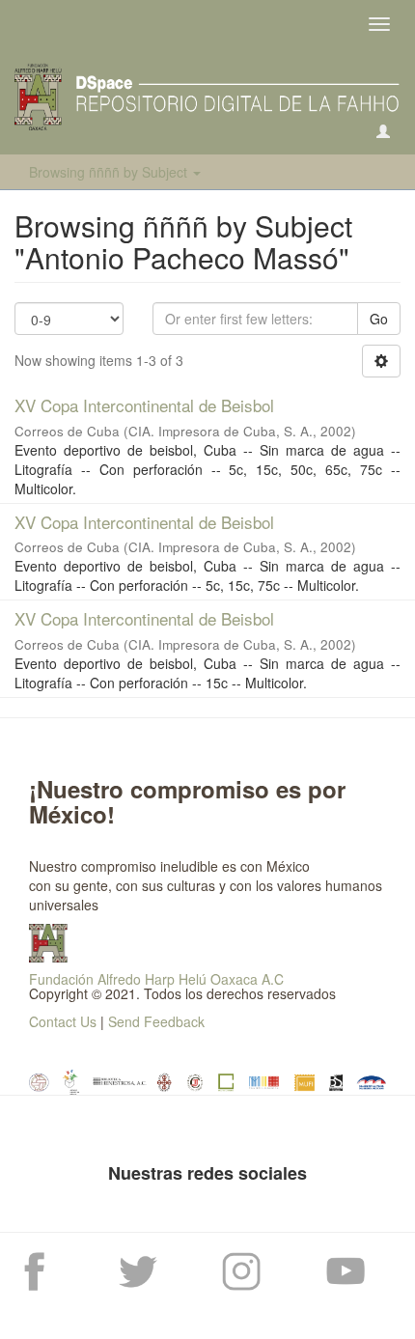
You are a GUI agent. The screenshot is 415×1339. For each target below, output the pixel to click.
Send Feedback (156, 1021)
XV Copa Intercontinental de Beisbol (144, 405)
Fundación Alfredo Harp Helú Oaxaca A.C (156, 979)
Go (379, 318)
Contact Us (63, 1021)
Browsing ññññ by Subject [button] (110, 171)
